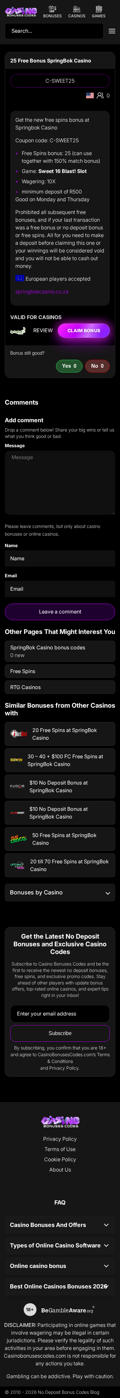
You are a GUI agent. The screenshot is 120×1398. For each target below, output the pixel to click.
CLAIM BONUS (84, 330)
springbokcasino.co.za (41, 291)
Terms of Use (60, 1149)
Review (43, 330)
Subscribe (60, 1033)
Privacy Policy (60, 1139)
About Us (60, 1169)
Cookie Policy (60, 1159)
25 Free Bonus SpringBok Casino (50, 60)
